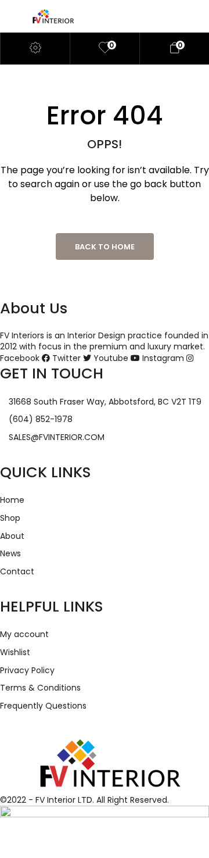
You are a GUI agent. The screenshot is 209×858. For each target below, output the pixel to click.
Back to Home (105, 246)
